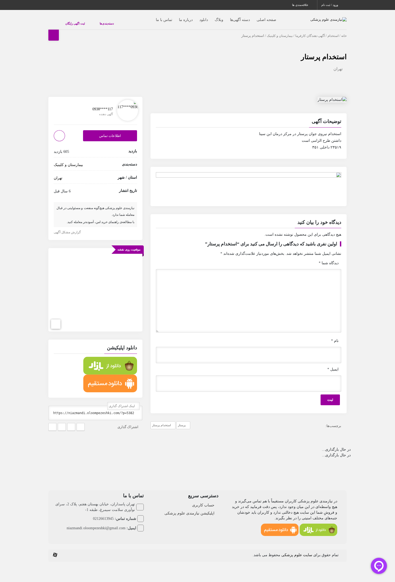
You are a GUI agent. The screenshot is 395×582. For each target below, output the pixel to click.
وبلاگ (208, 17)
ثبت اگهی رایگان (70, 20)
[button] (248, 116)
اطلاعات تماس (110, 130)
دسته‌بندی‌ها (91, 20)
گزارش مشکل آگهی (68, 227)
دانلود (193, 17)
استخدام (333, 30)
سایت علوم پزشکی (296, 550)
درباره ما (175, 17)
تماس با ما (153, 17)
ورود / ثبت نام (330, 4)
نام (335, 335)
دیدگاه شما (329, 258)
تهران (338, 63)
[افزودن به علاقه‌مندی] (59, 130)
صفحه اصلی (255, 17)
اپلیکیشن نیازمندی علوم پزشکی (189, 508)
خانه (344, 30)
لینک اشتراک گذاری (122, 401)
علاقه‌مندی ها (300, 4)
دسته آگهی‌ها (229, 17)
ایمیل (333, 364)
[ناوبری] (55, 318)
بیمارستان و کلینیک (280, 30)
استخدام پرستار (324, 51)
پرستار (182, 419)
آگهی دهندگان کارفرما (310, 30)
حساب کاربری (203, 500)
